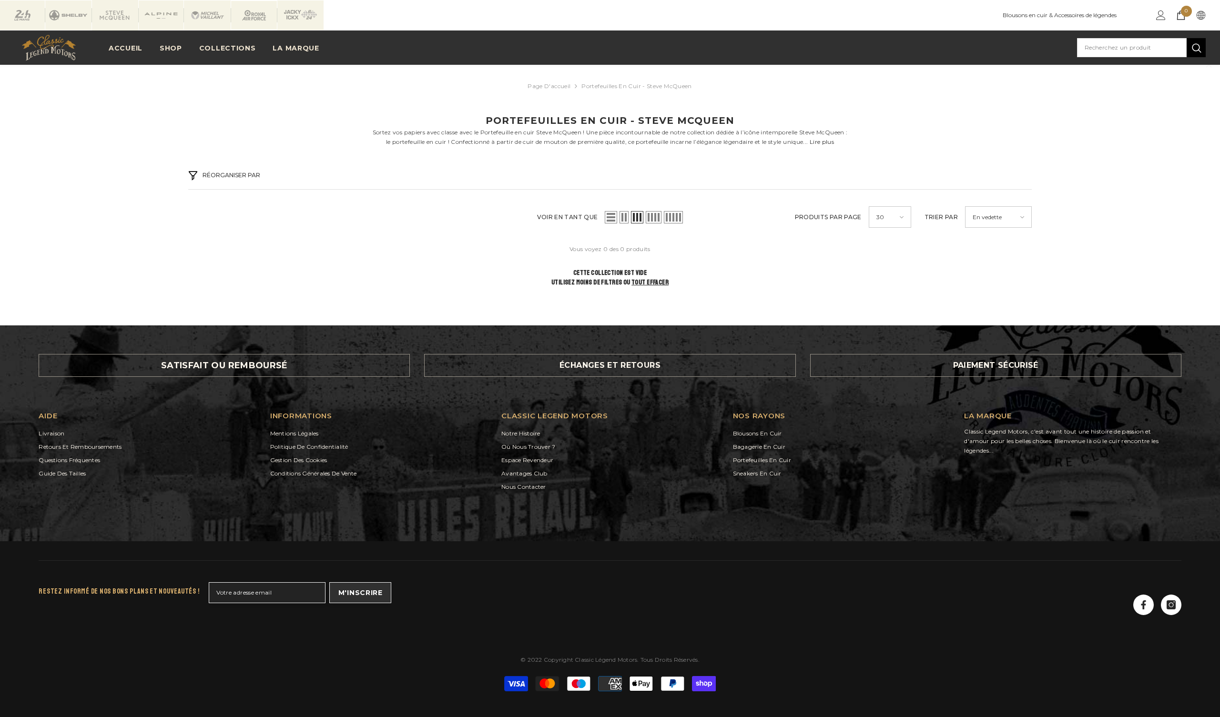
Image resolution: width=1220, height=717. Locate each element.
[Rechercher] (1141, 47)
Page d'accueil (549, 86)
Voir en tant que (567, 217)
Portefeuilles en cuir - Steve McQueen (636, 86)
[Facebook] (1143, 605)
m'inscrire (360, 592)
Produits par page (828, 217)
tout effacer (650, 282)
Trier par (941, 217)
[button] (611, 217)
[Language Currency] (1201, 15)
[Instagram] (1171, 605)
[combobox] (1132, 47)
